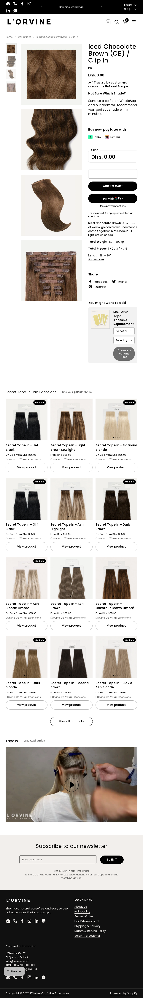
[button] (116, 22)
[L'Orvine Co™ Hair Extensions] (29, 21)
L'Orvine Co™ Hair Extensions (49, 993)
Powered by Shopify (123, 993)
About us (80, 907)
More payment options (113, 206)
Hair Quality (82, 911)
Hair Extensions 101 (86, 921)
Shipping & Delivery (87, 926)
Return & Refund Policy (90, 931)
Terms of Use (83, 916)
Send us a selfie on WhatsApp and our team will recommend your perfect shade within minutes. (112, 107)
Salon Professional (87, 936)
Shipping (110, 213)
